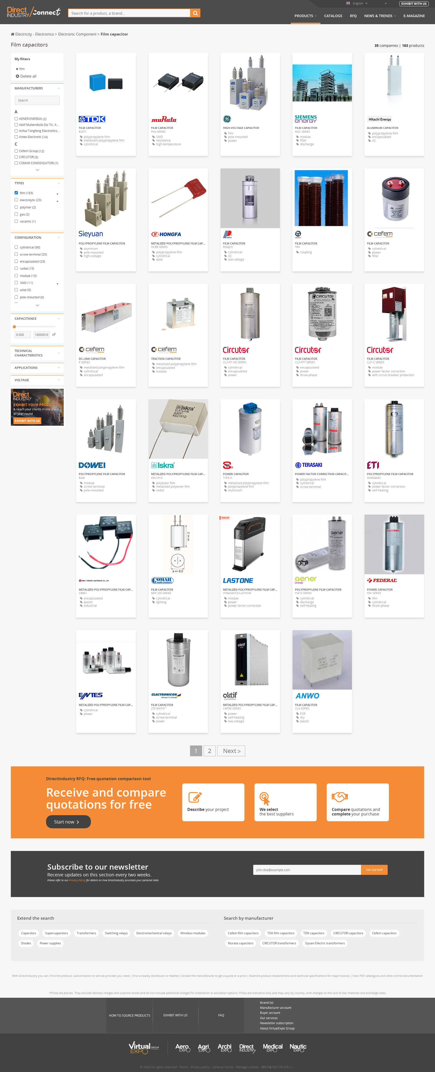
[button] (37, 88)
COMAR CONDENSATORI (38, 163)
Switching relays (116, 933)
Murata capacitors (240, 943)
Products (304, 16)
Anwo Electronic (33, 137)
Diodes (26, 943)
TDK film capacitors (281, 933)
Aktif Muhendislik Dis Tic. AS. (39, 125)
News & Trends (378, 16)
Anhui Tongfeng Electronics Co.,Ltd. (39, 131)
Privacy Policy (77, 880)
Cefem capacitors (384, 933)
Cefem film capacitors (243, 933)
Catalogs (333, 16)
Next (231, 750)
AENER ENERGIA (33, 119)
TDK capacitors (313, 933)
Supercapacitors (56, 933)
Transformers (86, 933)
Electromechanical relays (154, 933)
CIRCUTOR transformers (279, 943)
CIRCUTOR (28, 157)
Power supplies (50, 943)
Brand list (266, 1002)
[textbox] (129, 13)
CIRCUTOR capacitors (348, 933)
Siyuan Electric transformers (325, 943)
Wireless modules (192, 933)
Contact (106, 61)
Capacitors (28, 933)
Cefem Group (31, 151)
